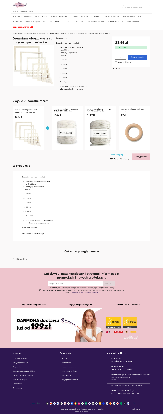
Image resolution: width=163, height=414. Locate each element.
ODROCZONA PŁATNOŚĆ (23, 27)
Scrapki (74, 16)
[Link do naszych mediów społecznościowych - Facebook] (142, 409)
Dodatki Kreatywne (132, 16)
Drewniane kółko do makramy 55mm (132, 110)
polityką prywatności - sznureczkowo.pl (85, 292)
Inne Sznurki (41, 16)
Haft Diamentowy (96, 21)
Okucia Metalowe (51, 21)
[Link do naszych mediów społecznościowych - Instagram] (148, 409)
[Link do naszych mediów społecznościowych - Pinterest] (145, 409)
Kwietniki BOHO (134, 21)
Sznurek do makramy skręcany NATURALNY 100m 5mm (66, 110)
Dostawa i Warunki (20, 358)
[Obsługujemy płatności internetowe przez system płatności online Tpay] (81, 403)
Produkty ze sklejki (90, 16)
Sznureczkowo (61, 38)
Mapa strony (17, 383)
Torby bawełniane (115, 21)
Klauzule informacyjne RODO (24, 371)
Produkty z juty (32, 21)
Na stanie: (26, 227)
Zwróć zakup (17, 388)
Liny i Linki (79, 21)
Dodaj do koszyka (137, 57)
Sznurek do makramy (22, 16)
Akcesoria (67, 21)
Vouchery (17, 21)
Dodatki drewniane (59, 16)
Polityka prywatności (20, 362)
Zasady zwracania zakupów (23, 375)
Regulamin (17, 367)
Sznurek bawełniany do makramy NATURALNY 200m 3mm (100, 110)
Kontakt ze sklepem (20, 379)
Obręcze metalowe (111, 16)
